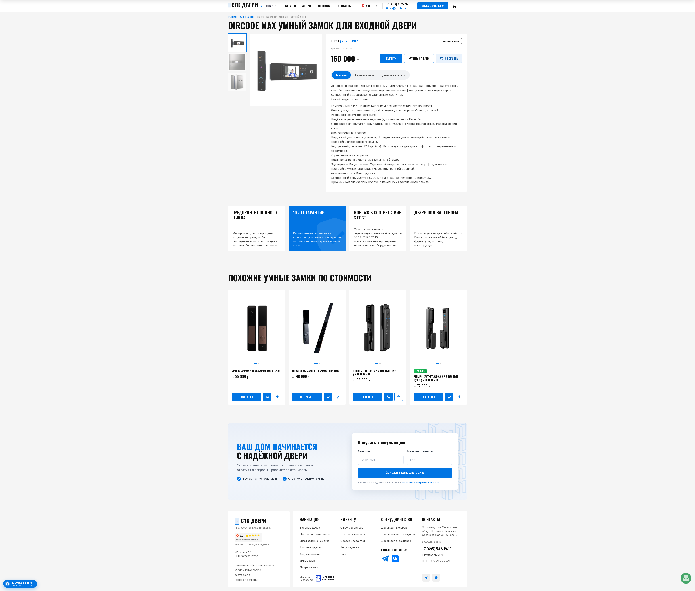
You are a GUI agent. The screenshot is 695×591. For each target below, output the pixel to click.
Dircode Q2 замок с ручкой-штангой (316, 371)
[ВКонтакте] (395, 559)
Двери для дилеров (394, 527)
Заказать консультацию (405, 472)
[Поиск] (376, 6)
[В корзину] (267, 397)
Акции (306, 6)
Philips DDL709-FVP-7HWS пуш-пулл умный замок (375, 372)
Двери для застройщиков (398, 534)
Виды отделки (349, 547)
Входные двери (310, 527)
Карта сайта (242, 574)
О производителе (351, 527)
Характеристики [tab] (364, 75)
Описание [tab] (341, 75)
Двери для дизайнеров (396, 541)
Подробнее (246, 397)
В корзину (451, 58)
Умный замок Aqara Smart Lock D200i (256, 371)
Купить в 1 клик (419, 58)
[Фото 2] (258, 363)
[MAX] (436, 578)
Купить (391, 58)
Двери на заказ (309, 567)
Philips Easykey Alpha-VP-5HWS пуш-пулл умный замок (437, 378)
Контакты (344, 6)
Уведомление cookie (248, 569)
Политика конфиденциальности (254, 565)
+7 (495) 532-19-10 (437, 549)
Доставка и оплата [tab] (393, 75)
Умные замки (247, 17)
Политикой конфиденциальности (421, 482)
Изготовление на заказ (314, 541)
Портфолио (324, 6)
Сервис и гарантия (352, 541)
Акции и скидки (310, 554)
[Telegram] (385, 559)
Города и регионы (246, 579)
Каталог (290, 6)
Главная (232, 17)
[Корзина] (454, 6)
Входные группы (310, 547)
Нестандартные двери (315, 534)
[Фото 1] (255, 363)
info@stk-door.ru (397, 8)
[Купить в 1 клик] (277, 397)
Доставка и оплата (352, 534)
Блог (343, 554)
